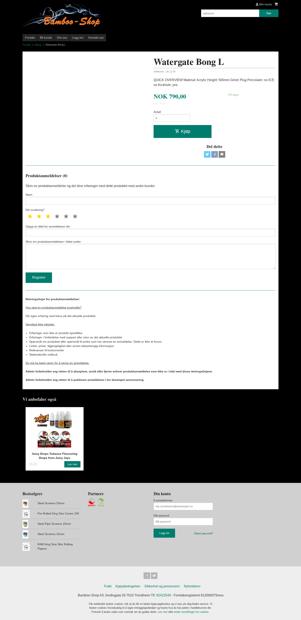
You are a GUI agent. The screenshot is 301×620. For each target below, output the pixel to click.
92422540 (163, 595)
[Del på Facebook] (214, 154)
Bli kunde (46, 37)
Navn (29, 194)
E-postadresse (163, 500)
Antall (157, 112)
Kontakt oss (96, 37)
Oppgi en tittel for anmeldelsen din (48, 226)
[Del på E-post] (222, 154)
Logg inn (77, 37)
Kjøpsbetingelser (127, 586)
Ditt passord (161, 515)
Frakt (107, 586)
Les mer (163, 611)
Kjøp (185, 131)
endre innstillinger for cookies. (191, 611)
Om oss (62, 37)
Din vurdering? (35, 209)
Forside (30, 37)
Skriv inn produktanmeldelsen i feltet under (53, 241)
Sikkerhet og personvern (162, 586)
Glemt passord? (203, 533)
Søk (268, 13)
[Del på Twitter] (207, 154)
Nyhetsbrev (192, 586)
